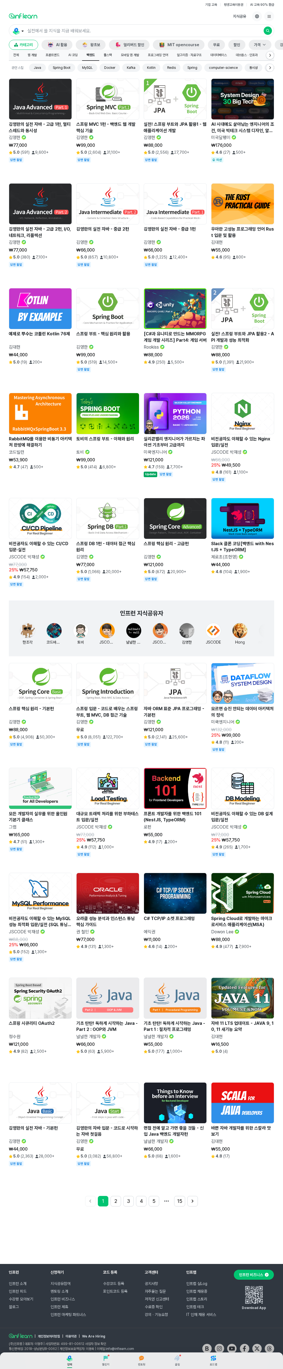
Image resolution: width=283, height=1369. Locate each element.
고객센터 (151, 1272)
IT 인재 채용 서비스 (201, 1314)
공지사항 (151, 1283)
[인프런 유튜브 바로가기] (232, 1348)
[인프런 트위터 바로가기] (257, 1348)
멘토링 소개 (59, 1291)
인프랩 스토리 (196, 1299)
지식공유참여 (60, 1283)
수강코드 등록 (113, 1283)
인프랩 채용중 (196, 1291)
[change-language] (257, 16)
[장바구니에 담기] (53, 165)
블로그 (14, 1307)
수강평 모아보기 (21, 1299)
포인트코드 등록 (115, 1291)
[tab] (16, 55)
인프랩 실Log (196, 1283)
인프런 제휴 (59, 1307)
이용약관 (71, 1336)
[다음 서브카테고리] (270, 55)
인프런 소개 (18, 1283)
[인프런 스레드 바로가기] (269, 1348)
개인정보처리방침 (49, 1336)
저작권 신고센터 (157, 1299)
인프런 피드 (18, 1291)
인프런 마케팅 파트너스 (68, 1314)
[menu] (269, 16)
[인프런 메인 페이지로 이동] (23, 16)
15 (179, 1201)
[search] (268, 31)
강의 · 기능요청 (156, 1314)
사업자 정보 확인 (95, 1344)
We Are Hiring (93, 1336)
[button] (141, 30)
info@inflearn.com (120, 1349)
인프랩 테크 (195, 1307)
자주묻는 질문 (155, 1291)
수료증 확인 (154, 1307)
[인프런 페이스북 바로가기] (244, 1348)
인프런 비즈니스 (63, 1299)
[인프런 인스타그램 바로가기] (219, 1348)
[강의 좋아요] (66, 165)
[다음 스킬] (270, 68)
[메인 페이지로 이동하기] (20, 1336)
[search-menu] (18, 31)
